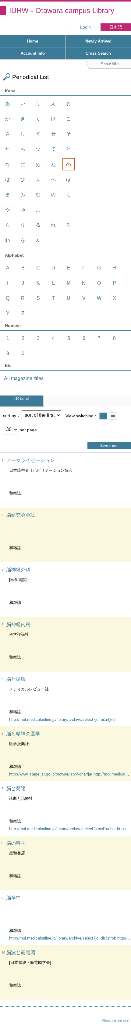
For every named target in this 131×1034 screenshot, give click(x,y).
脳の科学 (16, 843)
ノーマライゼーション (30, 460)
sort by (9, 415)
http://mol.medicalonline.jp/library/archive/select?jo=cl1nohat (62, 829)
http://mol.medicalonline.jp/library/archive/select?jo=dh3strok (62, 938)
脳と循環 (16, 679)
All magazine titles (24, 378)
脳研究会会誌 (20, 515)
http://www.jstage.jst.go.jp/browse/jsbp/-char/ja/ (50, 774)
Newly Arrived (98, 41)
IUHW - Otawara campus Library (61, 10)
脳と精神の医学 (23, 733)
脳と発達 (16, 788)
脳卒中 (13, 897)
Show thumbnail (113, 416)
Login (85, 27)
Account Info (33, 53)
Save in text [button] (109, 445)
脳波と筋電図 (20, 952)
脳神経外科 (18, 569)
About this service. (115, 1020)
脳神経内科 (18, 624)
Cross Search (98, 53)
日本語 (115, 27)
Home (32, 41)
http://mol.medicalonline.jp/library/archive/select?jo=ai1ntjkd (62, 719)
